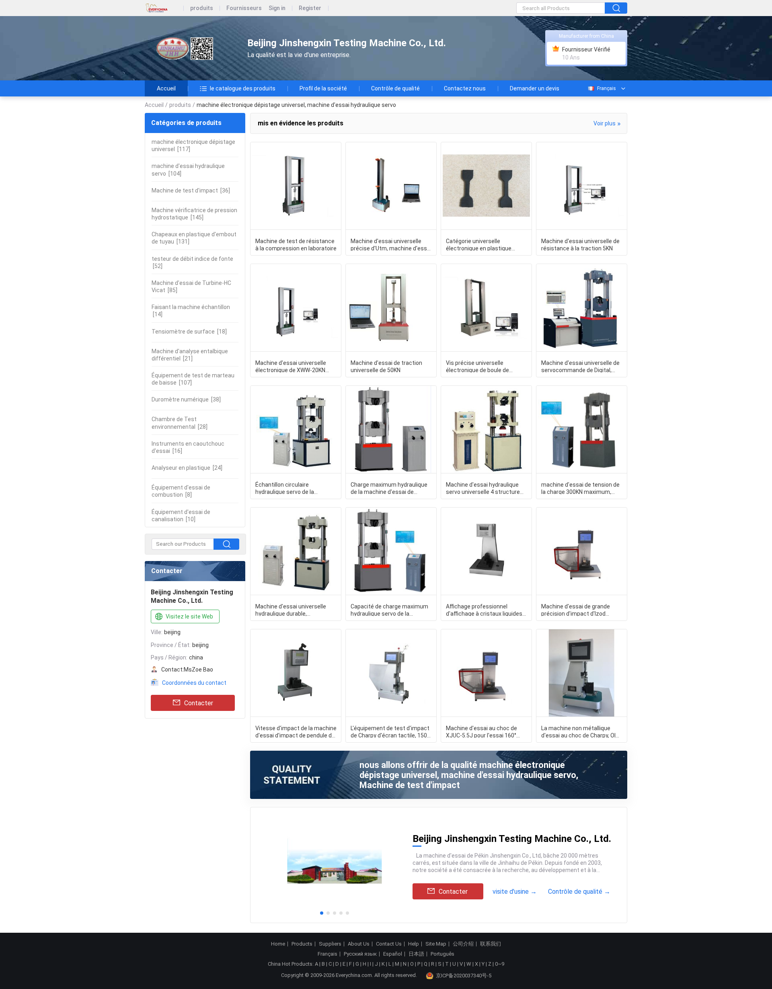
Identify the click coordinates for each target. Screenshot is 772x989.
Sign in (277, 8)
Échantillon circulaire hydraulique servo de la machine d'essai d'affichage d (293, 487)
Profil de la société (323, 88)
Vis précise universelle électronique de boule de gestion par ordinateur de (478, 366)
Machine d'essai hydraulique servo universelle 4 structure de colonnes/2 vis (483, 487)
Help (413, 944)
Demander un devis (534, 88)
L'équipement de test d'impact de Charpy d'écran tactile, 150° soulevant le (390, 731)
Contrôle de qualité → (579, 891)
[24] (187, 468)
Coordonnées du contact (194, 683)
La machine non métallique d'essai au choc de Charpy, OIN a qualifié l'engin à (580, 731)
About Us (359, 944)
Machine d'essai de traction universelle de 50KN (386, 366)
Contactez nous (465, 88)
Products (302, 944)
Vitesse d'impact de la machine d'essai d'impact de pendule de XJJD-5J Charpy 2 (296, 731)
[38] (186, 399)
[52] (192, 262)
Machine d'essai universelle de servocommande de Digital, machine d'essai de (580, 366)
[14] (191, 310)
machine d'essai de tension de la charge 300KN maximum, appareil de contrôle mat (580, 487)
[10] (181, 515)
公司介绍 (463, 944)
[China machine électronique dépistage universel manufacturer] (189, 48)
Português (442, 954)
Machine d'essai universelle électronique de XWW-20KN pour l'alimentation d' (290, 366)
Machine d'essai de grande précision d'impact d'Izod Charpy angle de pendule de (576, 609)
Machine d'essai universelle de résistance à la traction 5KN (580, 244)
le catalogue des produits (242, 88)
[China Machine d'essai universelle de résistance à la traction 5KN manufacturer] (581, 185)
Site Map (435, 944)
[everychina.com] (164, 8)
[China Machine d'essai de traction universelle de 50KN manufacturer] (391, 307)
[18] (189, 331)
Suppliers (330, 944)
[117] (193, 145)
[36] (191, 190)
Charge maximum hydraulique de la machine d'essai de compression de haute (389, 487)
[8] (181, 491)
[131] (194, 238)
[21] (190, 355)
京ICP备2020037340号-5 (463, 976)
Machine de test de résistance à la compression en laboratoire (296, 244)
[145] (194, 214)
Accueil (166, 88)
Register (310, 8)
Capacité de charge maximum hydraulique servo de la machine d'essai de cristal (389, 609)
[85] (191, 286)
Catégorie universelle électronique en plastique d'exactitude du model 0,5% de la (485, 244)
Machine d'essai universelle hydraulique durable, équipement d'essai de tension (295, 609)
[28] (179, 423)
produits (201, 8)
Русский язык (360, 954)
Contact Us (389, 944)
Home (278, 944)
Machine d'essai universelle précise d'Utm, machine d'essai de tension (391, 244)
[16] (188, 447)
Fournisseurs (244, 8)
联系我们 (490, 944)
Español (392, 954)
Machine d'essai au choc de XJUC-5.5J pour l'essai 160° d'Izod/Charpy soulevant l (481, 731)
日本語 (416, 954)
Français (606, 88)
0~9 (499, 964)
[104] (188, 169)
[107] (193, 379)
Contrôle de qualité (395, 88)
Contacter (198, 703)
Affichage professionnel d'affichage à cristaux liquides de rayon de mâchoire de (484, 609)
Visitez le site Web (189, 616)
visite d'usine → (515, 891)
